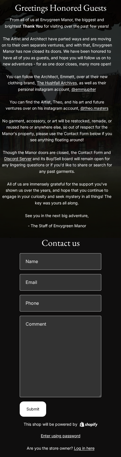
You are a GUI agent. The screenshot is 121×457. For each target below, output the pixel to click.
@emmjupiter (83, 89)
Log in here (84, 448)
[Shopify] (88, 424)
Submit (32, 409)
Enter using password (60, 435)
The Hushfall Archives (57, 82)
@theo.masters (94, 108)
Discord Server (18, 158)
